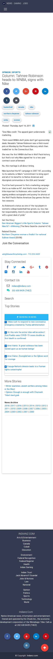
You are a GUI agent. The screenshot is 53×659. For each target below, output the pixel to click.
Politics (26, 593)
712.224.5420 (34, 254)
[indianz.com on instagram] (13, 272)
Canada (26, 543)
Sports (16, 72)
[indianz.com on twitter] (15, 267)
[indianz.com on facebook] (8, 267)
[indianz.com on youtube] (28, 272)
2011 (7, 408)
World (26, 602)
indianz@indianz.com (21, 286)
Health (26, 564)
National (26, 584)
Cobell (26, 546)
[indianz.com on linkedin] (21, 272)
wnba (6, 120)
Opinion (6, 72)
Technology (26, 599)
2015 (25, 405)
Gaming (17, 3)
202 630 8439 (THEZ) (21, 290)
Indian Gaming (26, 567)
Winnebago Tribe (37, 622)
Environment (26, 555)
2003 (13, 411)
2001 (25, 411)
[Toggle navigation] (5, 9)
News (9, 3)
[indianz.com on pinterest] (46, 267)
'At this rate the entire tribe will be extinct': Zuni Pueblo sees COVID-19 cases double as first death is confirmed (25, 335)
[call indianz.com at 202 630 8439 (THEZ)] (8, 290)
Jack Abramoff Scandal (26, 575)
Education (26, 550)
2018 (7, 405)
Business (26, 540)
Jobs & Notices (27, 578)
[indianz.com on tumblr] (40, 267)
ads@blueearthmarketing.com (14, 254)
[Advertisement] (26, 41)
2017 (13, 405)
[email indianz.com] (8, 285)
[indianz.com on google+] (32, 267)
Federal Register (26, 561)
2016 (19, 405)
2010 (13, 408)
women (17, 120)
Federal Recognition (26, 558)
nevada (21, 107)
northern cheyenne (11, 113)
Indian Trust (26, 572)
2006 (37, 408)
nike (31, 107)
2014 (31, 405)
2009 (19, 408)
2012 (44, 405)
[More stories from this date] (33, 125)
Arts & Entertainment (26, 537)
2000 (31, 411)
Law (26, 581)
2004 (7, 411)
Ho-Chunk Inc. (30, 619)
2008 (25, 408)
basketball (8, 107)
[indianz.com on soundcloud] (23, 267)
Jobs (25, 3)
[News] (4, 3)
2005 (43, 408)
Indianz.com (32, 655)
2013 (38, 405)
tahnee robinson (32, 113)
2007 (31, 408)
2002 (19, 411)
